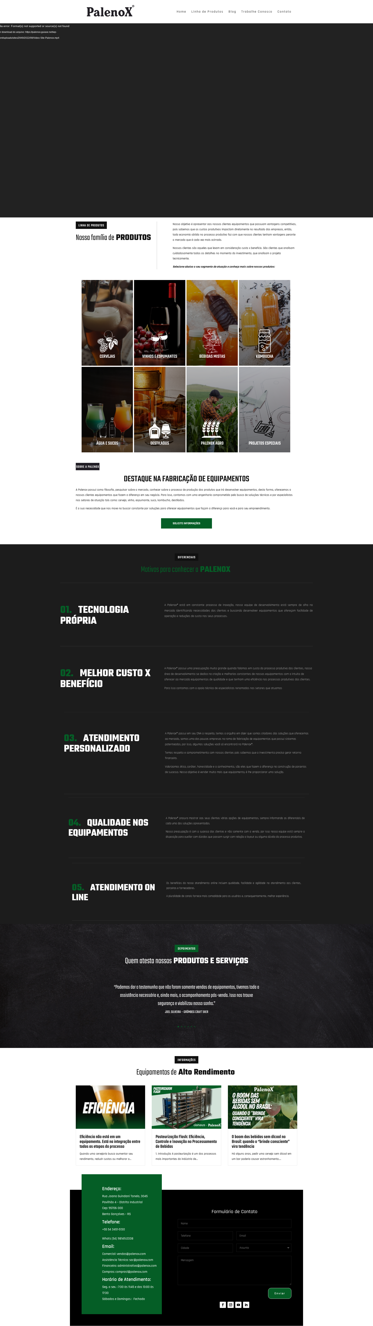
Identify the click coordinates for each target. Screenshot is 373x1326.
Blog (232, 12)
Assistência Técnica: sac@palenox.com (127, 1260)
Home (181, 12)
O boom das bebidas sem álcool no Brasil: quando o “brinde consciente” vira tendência (261, 1141)
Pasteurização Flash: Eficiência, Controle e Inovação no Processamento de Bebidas (186, 1141)
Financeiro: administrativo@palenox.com (129, 1266)
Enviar (280, 1293)
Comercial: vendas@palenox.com (124, 1254)
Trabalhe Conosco (256, 12)
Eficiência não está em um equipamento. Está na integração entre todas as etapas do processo (110, 1141)
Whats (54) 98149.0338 (117, 1238)
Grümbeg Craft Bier (196, 1012)
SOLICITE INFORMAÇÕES (186, 523)
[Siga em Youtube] (238, 1305)
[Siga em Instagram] (230, 1305)
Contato (284, 12)
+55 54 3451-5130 (113, 1229)
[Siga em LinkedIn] (246, 1305)
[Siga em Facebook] (223, 1305)
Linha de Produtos (207, 12)
